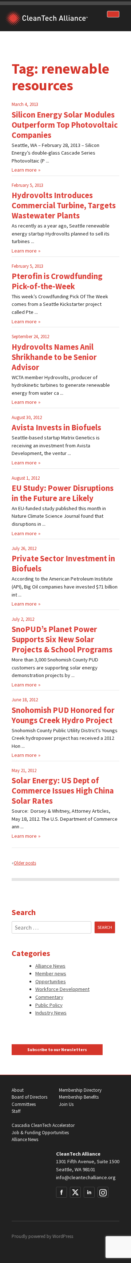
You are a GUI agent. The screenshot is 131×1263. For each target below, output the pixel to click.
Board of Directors (29, 1097)
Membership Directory (80, 1090)
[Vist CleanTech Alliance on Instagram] (103, 1192)
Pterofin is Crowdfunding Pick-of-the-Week (57, 281)
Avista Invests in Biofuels (56, 427)
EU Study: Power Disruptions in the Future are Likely (63, 493)
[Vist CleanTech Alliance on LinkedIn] (89, 1192)
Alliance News (50, 966)
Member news (50, 973)
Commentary (49, 997)
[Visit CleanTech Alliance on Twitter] (75, 1192)
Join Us (66, 1104)
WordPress (62, 1236)
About (18, 1090)
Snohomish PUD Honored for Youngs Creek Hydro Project (63, 715)
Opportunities (50, 981)
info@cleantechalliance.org (86, 1177)
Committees (24, 1104)
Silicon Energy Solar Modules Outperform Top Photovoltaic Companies (65, 125)
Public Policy (49, 1005)
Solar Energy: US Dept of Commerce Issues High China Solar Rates (63, 790)
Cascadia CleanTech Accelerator (43, 1125)
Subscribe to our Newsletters (57, 1049)
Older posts (25, 863)
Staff (16, 1111)
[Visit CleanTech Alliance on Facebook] (61, 1192)
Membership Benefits (79, 1097)
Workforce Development (62, 989)
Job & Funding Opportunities (40, 1132)
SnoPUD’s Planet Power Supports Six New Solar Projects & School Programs (62, 639)
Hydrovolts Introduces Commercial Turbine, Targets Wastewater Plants (64, 205)
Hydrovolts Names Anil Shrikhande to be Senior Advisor (54, 357)
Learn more (24, 170)
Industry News (51, 1012)
